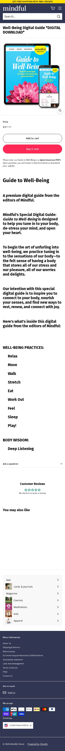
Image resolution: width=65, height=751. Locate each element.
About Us (7, 643)
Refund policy (9, 651)
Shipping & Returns (11, 647)
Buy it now (32, 148)
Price (5, 121)
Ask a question (10, 463)
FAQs (5, 671)
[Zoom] (60, 110)
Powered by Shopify (38, 744)
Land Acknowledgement (13, 663)
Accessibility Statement (13, 659)
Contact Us (7, 676)
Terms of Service (10, 667)
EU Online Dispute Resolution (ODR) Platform (23, 655)
